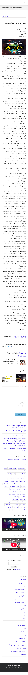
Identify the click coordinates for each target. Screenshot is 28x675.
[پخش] (23, 529)
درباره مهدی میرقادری (19, 642)
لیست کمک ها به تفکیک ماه (17, 651)
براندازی (9, 473)
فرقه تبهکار (16, 497)
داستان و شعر (23, 337)
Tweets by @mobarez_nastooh (16, 459)
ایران (14, 473)
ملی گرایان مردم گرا (21, 502)
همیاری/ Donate (20, 648)
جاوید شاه (6, 481)
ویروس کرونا (15, 504)
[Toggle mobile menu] (25, 2)
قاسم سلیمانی (8, 497)
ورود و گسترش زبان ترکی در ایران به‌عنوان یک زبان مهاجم (14, 431)
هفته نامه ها (21, 625)
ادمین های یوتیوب (19, 602)
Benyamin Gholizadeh (20, 336)
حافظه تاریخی (22, 632)
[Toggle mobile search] (21, 2)
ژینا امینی (16, 507)
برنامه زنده (23, 476)
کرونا (5, 507)
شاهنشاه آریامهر (12, 494)
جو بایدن (14, 484)
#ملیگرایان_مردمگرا (12, 468)
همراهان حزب (22, 583)
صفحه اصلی (22, 580)
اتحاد (19, 471)
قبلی (8, 16)
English (23, 655)
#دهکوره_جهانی (21, 468)
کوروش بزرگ (22, 510)
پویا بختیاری (22, 507)
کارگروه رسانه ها (19, 593)
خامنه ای (23, 486)
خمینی (18, 486)
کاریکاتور (10, 507)
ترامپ (17, 481)
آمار (24, 629)
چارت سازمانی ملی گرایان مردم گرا (16, 645)
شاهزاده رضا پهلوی (21, 494)
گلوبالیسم (16, 510)
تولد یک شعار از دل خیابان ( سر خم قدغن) (15, 435)
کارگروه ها (22, 586)
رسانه (6, 486)
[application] (14, 524)
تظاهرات (12, 481)
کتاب (23, 615)
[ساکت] (7, 529)
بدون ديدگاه (17, 337)
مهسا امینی (22, 504)
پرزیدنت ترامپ (8, 504)
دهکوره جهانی (12, 486)
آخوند (5, 468)
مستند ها (22, 622)
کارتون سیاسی (21, 609)
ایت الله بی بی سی (21, 473)
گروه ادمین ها (21, 596)
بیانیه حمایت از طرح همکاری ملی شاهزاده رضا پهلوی (14, 449)
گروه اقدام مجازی (19, 599)
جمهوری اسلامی (22, 484)
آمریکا (24, 471)
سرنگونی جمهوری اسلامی (15, 489)
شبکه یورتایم (22, 497)
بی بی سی (22, 481)
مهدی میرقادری (12, 502)
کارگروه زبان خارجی (19, 589)
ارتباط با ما (21, 638)
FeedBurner (17, 570)
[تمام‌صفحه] (4, 529)
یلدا (11, 510)
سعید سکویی (22, 492)
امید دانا (14, 471)
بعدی (4, 16)
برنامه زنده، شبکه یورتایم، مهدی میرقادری (16, 479)
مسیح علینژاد (15, 499)
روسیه (23, 489)
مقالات (22, 612)
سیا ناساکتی (14, 492)
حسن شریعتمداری (7, 484)
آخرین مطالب (22, 606)
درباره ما (23, 635)
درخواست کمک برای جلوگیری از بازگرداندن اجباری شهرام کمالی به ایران (15, 426)
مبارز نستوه (22, 499)
